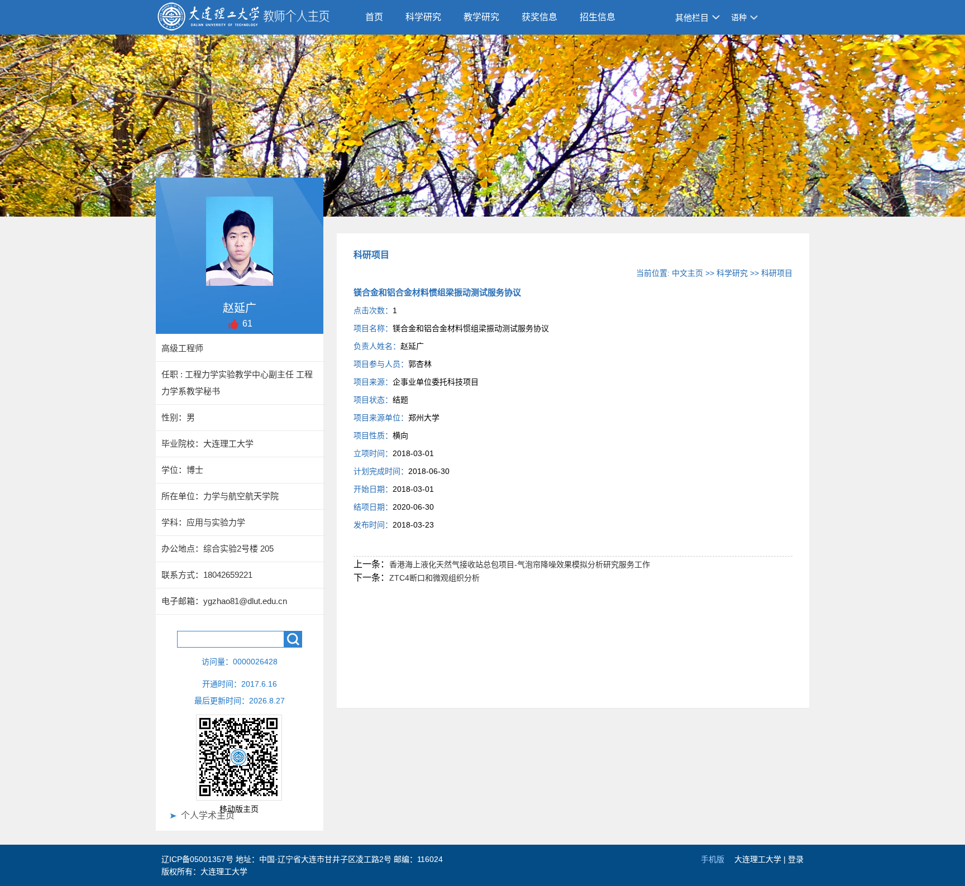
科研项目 (776, 273)
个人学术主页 (208, 815)
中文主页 (687, 273)
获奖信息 (539, 17)
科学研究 (423, 17)
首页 (374, 17)
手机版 (712, 859)
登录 (796, 859)
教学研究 (481, 17)
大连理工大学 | (761, 859)
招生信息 (597, 17)
